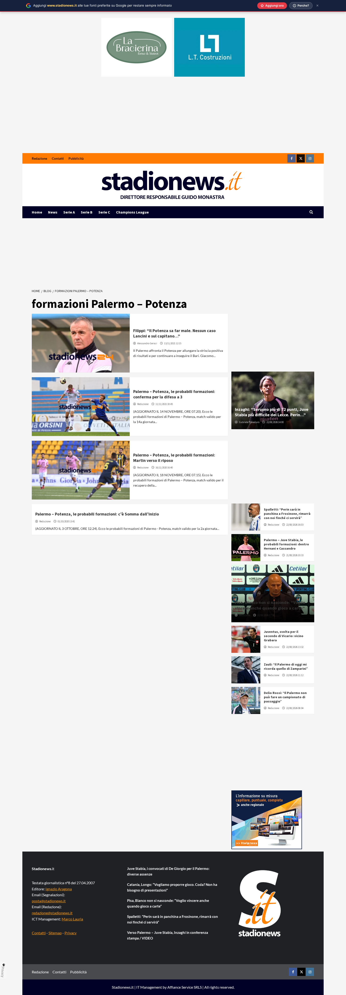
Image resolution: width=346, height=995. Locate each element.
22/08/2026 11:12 (294, 675)
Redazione (39, 158)
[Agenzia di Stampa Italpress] (266, 819)
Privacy (70, 933)
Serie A (69, 212)
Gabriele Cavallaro (249, 422)
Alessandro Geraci (147, 343)
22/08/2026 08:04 (294, 708)
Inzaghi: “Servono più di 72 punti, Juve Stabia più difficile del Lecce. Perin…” (271, 412)
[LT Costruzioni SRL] (209, 47)
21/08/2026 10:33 (294, 555)
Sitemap (55, 933)
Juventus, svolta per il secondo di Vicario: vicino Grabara (283, 636)
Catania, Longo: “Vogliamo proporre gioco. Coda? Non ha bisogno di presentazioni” (172, 887)
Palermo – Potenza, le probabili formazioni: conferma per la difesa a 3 (174, 394)
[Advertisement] (173, 118)
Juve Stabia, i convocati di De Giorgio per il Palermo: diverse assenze (168, 871)
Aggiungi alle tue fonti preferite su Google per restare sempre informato (102, 5)
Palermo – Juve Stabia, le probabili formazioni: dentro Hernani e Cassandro (286, 544)
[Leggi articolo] (81, 343)
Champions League (132, 212)
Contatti (58, 158)
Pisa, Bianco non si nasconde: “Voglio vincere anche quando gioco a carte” (270, 605)
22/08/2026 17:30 (265, 615)
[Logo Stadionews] (260, 903)
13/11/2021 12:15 (172, 343)
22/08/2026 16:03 (294, 524)
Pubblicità (76, 158)
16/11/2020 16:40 (164, 467)
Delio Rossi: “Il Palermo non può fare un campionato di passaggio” (285, 697)
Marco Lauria (72, 919)
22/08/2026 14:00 (275, 422)
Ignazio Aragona (58, 889)
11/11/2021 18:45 (164, 404)
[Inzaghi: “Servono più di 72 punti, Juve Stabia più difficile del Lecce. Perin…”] (272, 400)
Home (37, 212)
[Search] (311, 212)
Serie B (87, 212)
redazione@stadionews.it (52, 913)
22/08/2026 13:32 (294, 647)
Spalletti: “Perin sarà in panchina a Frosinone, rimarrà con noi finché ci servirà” (287, 513)
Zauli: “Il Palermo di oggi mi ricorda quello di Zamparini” (286, 666)
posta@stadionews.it (49, 901)
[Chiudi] (317, 5)
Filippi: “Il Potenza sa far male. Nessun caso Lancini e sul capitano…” (174, 333)
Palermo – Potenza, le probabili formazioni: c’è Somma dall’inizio (97, 514)
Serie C (104, 212)
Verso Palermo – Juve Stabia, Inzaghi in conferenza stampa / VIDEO (167, 935)
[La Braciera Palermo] (136, 47)
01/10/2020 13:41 (66, 521)
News (52, 212)
